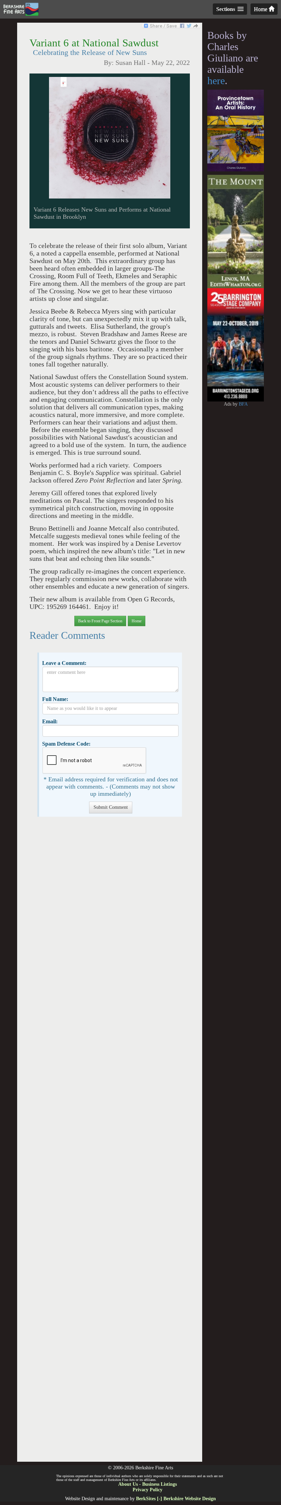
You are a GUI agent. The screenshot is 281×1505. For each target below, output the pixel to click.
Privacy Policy (147, 1489)
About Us (128, 1484)
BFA (243, 404)
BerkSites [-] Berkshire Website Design (176, 1498)
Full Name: (55, 699)
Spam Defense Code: (66, 744)
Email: (50, 721)
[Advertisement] (109, 1143)
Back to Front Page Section (100, 621)
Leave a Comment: (64, 663)
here (216, 80)
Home (261, 9)
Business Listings (159, 1484)
